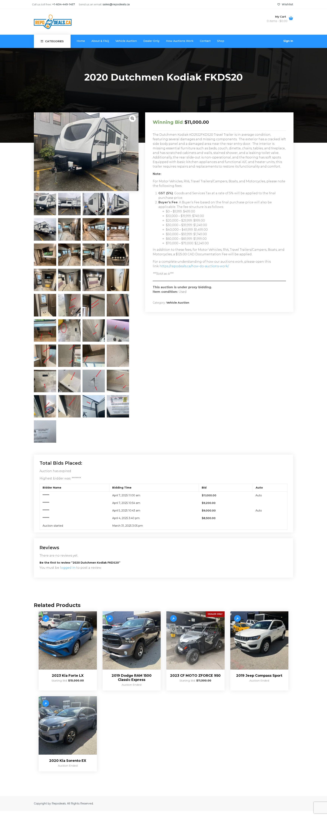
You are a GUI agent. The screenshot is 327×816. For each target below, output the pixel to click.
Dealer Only (151, 41)
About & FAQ (100, 41)
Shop (220, 41)
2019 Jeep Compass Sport (259, 675)
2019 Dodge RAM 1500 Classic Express (132, 677)
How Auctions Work (179, 41)
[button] (132, 118)
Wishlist (287, 4)
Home (81, 41)
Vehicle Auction (126, 41)
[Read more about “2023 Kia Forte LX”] (45, 618)
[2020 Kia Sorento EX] (68, 725)
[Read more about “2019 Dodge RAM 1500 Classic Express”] (109, 618)
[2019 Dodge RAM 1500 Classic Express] (132, 640)
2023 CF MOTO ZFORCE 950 (195, 675)
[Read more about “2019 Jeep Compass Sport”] (237, 618)
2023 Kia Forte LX (68, 675)
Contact (205, 41)
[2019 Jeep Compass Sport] (259, 640)
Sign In (288, 41)
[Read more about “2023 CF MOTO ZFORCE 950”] (173, 618)
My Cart (281, 16)
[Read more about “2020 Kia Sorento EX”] (45, 703)
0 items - (277, 21)
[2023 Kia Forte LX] (68, 640)
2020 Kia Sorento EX (67, 761)
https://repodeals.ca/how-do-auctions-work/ (194, 266)
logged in (68, 567)
